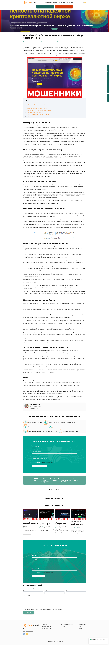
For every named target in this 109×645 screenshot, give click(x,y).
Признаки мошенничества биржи (35, 112)
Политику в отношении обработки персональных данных (97, 641)
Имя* (33, 454)
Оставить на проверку (45, 6)
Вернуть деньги (63, 6)
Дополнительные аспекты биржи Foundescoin (38, 114)
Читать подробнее (27, 534)
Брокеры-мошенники (46, 626)
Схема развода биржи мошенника (35, 106)
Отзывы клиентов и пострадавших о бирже (37, 108)
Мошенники (48, 2)
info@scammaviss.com (28, 631)
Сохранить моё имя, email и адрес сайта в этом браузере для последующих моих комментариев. (43, 609)
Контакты (81, 630)
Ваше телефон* (35, 447)
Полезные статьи (57, 2)
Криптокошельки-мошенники (67, 624)
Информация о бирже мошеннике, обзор (37, 104)
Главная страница (41, 22)
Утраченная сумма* (36, 451)
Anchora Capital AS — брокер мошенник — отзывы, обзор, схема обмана (30, 524)
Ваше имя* (34, 559)
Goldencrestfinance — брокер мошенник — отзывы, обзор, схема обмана (77, 523)
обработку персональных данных (48, 462)
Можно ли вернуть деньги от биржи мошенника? (39, 110)
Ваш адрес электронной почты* (39, 458)
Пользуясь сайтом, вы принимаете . (97, 640)
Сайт (67, 590)
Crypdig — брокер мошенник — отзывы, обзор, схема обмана (62, 523)
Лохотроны (62, 626)
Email (46, 590)
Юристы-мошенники (46, 628)
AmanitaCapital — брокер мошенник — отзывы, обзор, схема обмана (46, 523)
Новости (65, 2)
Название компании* (37, 551)
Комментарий (27, 595)
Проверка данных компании (34, 102)
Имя (24, 590)
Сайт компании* (36, 555)
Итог (28, 116)
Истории (71, 2)
